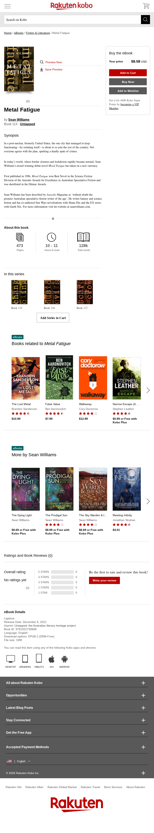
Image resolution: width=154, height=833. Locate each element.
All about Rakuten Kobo (24, 683)
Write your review (104, 580)
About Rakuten (135, 787)
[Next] (148, 390)
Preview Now (54, 62)
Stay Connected (18, 720)
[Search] (145, 19)
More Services (113, 787)
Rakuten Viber (34, 787)
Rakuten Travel (90, 787)
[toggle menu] (7, 6)
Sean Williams (18, 119)
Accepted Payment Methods (27, 747)
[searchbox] (77, 19)
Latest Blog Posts (19, 707)
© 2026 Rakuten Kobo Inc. (23, 773)
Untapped (27, 124)
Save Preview (53, 69)
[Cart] (146, 6)
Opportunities (16, 695)
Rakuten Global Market (62, 787)
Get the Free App (18, 732)
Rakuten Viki (13, 787)
